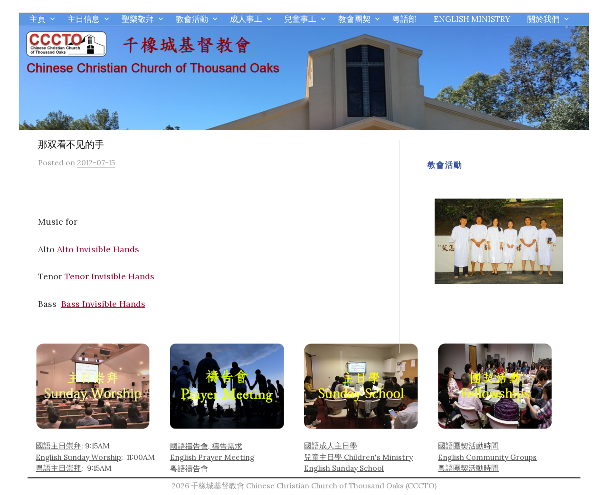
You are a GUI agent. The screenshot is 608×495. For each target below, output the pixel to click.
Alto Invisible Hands (98, 249)
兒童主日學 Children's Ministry (358, 457)
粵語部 (404, 19)
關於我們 (543, 19)
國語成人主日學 (330, 445)
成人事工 (246, 19)
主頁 (37, 19)
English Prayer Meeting (212, 457)
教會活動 (192, 19)
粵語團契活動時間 (468, 468)
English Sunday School (344, 468)
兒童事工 (300, 19)
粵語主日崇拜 (58, 468)
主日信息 (83, 19)
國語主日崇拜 (58, 445)
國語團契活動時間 (468, 445)
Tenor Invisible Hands (109, 276)
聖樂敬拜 (138, 19)
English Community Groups (487, 457)
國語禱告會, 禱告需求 (206, 446)
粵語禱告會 (189, 468)
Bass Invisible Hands (103, 303)
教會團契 (354, 19)
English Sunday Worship (78, 457)
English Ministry (472, 19)
